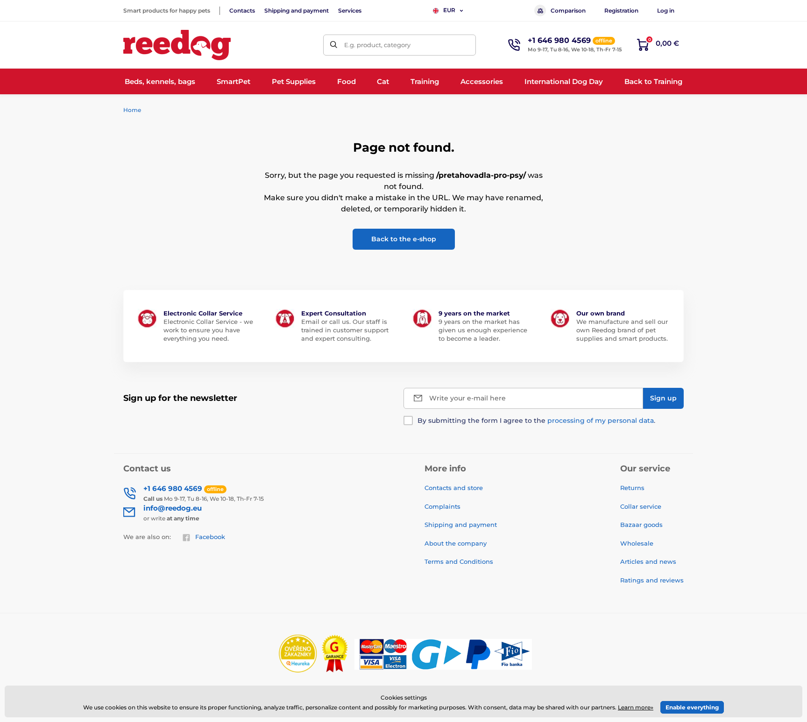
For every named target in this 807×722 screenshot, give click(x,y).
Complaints (442, 506)
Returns (632, 487)
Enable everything (692, 707)
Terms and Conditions (459, 561)
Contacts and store (454, 487)
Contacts (242, 10)
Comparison (568, 10)
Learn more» (635, 707)
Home (132, 109)
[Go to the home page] (177, 45)
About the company (456, 543)
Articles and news (648, 561)
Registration (621, 10)
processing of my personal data (600, 420)
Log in (665, 10)
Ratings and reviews (652, 580)
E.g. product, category (377, 45)
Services (349, 10)
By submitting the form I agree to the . (536, 420)
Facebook (210, 536)
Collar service (640, 506)
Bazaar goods (641, 524)
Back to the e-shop (403, 239)
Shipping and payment (296, 10)
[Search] (333, 45)
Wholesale (636, 543)
